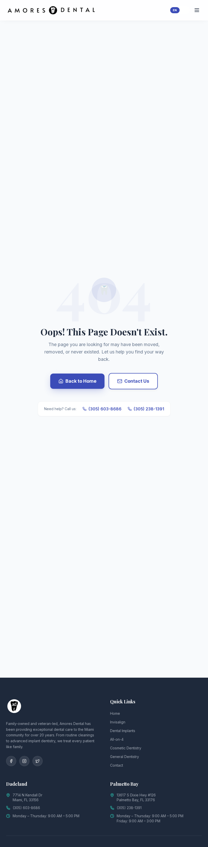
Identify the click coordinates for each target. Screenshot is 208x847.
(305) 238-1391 (149, 408)
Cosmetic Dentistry (125, 748)
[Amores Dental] (14, 706)
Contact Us (136, 381)
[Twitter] (37, 761)
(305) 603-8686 (105, 408)
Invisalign (117, 722)
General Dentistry (124, 756)
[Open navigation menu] (197, 10)
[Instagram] (24, 761)
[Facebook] (11, 761)
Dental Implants (122, 731)
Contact (116, 765)
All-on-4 (117, 739)
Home (115, 713)
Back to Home (80, 381)
